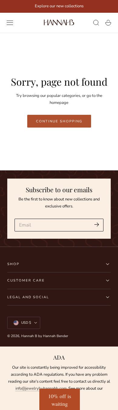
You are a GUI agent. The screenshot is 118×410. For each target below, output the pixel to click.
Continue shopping (59, 121)
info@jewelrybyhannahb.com (41, 388)
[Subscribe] (97, 224)
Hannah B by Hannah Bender (44, 335)
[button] (10, 22)
